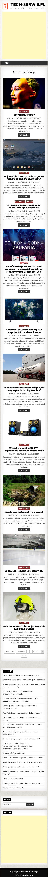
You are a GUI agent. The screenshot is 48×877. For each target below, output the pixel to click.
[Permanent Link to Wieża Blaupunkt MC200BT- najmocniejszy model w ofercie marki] (24, 428)
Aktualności (19, 201)
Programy (24, 263)
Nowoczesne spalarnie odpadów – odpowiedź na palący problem (24, 206)
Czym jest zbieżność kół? (13, 779)
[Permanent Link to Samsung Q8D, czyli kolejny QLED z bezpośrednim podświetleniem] (24, 310)
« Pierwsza (20, 652)
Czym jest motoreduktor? (13, 788)
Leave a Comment (35, 118)
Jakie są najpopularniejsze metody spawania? (21, 767)
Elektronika (24, 326)
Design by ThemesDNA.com (24, 875)
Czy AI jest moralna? (24, 114)
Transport (24, 384)
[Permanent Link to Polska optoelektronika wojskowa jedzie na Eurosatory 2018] (24, 606)
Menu (7, 63)
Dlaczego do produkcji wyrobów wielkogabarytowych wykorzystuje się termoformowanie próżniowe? (18, 746)
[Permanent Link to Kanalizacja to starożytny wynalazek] (24, 490)
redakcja (10, 118)
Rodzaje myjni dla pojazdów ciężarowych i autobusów (24, 680)
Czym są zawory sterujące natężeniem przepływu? (23, 758)
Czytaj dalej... (24, 135)
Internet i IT (24, 111)
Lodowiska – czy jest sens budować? (24, 570)
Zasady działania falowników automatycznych (21, 675)
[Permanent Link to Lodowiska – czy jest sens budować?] (24, 549)
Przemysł (29, 201)
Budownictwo (24, 508)
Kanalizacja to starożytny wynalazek (24, 512)
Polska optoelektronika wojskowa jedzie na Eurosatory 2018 (24, 627)
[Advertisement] (24, 35)
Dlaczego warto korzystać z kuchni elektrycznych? (23, 783)
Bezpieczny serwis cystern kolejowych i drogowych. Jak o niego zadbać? (24, 389)
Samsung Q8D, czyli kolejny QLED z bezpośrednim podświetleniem (24, 331)
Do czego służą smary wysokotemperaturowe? (21, 739)
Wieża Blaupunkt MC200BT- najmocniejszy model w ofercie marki (24, 449)
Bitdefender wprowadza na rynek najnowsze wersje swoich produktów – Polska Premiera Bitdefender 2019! (24, 269)
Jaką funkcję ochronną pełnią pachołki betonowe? (22, 713)
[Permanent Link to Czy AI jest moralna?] (24, 93)
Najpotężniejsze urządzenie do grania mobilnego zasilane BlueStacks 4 (24, 178)
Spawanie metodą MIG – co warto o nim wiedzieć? (22, 762)
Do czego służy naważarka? (13, 753)
